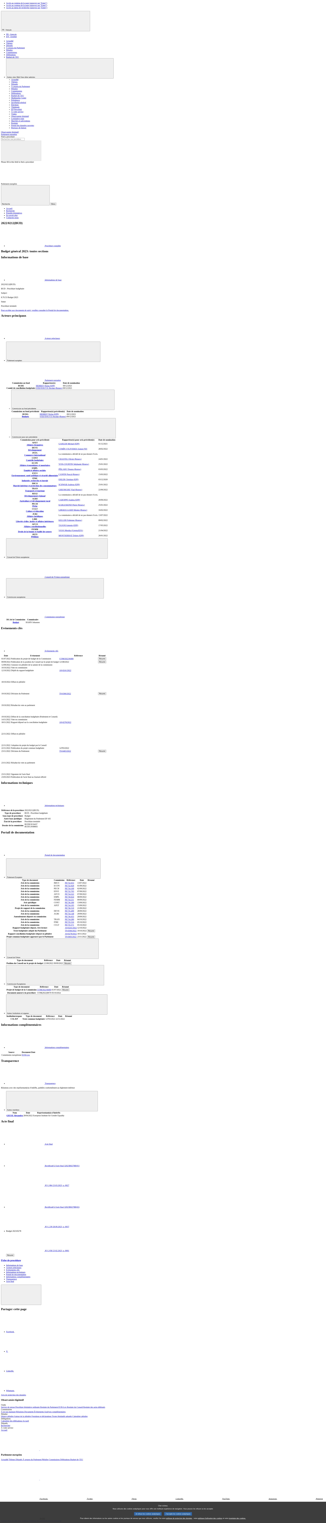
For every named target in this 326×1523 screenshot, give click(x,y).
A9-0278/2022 (65, 722)
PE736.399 (69, 902)
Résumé (102, 659)
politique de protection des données (179, 1518)
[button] (39, 1450)
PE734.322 (69, 894)
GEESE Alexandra (14, 1115)
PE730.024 (69, 897)
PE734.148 (69, 914)
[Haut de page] (21, 1295)
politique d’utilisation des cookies (210, 1518)
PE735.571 (69, 925)
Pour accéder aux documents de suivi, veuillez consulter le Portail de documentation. (35, 310)
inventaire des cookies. (237, 1518)
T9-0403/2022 (65, 751)
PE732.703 (69, 891)
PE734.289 (69, 919)
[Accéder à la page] (78, 690)
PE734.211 (69, 900)
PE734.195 (69, 905)
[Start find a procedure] (21, 151)
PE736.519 (69, 908)
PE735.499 (69, 911)
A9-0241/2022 (65, 670)
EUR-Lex (26, 1055)
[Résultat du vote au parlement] (78, 714)
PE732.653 (69, 883)
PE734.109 (69, 888)
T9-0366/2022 (65, 694)
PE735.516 (69, 922)
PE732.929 (69, 886)
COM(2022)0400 (66, 659)
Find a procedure (8, 137)
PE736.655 (69, 916)
